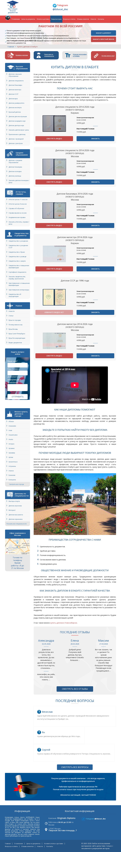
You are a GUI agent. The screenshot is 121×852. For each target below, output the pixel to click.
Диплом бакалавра (15, 85)
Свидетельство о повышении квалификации (19, 267)
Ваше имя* (12, 361)
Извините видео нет (54, 312)
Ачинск (11, 471)
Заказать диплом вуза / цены (19, 130)
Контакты (101, 19)
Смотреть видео (54, 138)
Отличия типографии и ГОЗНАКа (80, 55)
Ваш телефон (13, 369)
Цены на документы (28, 19)
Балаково (12, 475)
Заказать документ (103, 33)
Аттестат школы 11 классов (18, 200)
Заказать (95, 138)
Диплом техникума (15, 167)
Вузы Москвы (13, 329)
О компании (16, 19)
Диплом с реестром (16, 143)
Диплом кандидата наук (17, 121)
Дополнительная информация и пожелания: (15, 379)
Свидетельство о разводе (17, 257)
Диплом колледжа (15, 171)
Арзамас (12, 448)
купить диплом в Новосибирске (63, 623)
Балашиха (12, 480)
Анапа (11, 439)
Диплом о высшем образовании (15, 75)
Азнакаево (12, 426)
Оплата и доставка (43, 19)
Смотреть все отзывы (75, 688)
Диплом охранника (15, 519)
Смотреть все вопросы (74, 767)
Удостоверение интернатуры (19, 290)
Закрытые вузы (56, 19)
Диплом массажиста (16, 515)
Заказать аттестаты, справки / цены (19, 223)
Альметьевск (13, 435)
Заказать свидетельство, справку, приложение (17, 278)
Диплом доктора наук (16, 125)
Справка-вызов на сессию (18, 213)
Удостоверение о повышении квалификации (19, 284)
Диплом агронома (15, 506)
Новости (93, 19)
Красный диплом (15, 112)
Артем (11, 457)
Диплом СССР (13, 94)
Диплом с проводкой (16, 139)
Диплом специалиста (16, 81)
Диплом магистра (15, 90)
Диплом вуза (13, 99)
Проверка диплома (22, 55)
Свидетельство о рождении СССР (18, 246)
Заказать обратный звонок (103, 39)
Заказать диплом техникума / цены (19, 181)
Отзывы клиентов (83, 19)
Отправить (18, 396)
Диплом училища (15, 176)
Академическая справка (17, 217)
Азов (10, 430)
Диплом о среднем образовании (15, 161)
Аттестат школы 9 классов (17, 204)
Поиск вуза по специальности (49, 55)
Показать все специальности (16, 524)
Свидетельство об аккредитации (15, 295)
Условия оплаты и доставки (53, 844)
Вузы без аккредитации (17, 338)
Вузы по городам (15, 320)
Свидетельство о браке (17, 252)
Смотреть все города (16, 484)
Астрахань (12, 466)
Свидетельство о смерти (17, 261)
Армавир (12, 453)
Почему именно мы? (108, 56)
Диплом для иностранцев (18, 117)
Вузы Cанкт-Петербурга (17, 334)
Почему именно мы (15, 325)
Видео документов (15, 343)
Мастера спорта (14, 501)
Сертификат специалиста (17, 272)
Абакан (11, 421)
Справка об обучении (16, 208)
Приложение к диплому (17, 134)
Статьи (11, 316)
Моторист (12, 510)
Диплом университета (16, 103)
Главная (10, 46)
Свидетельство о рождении (18, 241)
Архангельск (13, 462)
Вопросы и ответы (69, 19)
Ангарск (11, 444)
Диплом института (15, 108)
